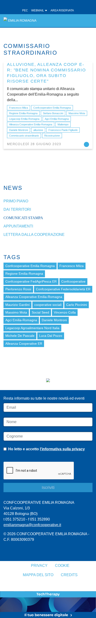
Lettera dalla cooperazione (34, 235)
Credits (69, 575)
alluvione (38, 130)
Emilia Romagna (22, 20)
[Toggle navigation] (86, 20)
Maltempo (63, 124)
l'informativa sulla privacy (62, 449)
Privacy (39, 566)
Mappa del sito (38, 575)
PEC (25, 10)
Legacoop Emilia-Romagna (24, 118)
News (13, 188)
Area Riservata (62, 10)
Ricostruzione (52, 135)
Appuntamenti (18, 226)
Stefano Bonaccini (53, 113)
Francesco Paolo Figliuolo (63, 130)
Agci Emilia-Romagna (57, 118)
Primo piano (15, 201)
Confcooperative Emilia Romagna (52, 107)
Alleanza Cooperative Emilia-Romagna (30, 124)
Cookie (62, 566)
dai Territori (17, 209)
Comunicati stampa (23, 218)
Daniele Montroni (18, 130)
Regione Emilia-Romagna (23, 113)
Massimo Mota (77, 113)
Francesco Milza (18, 107)
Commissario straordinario (24, 135)
